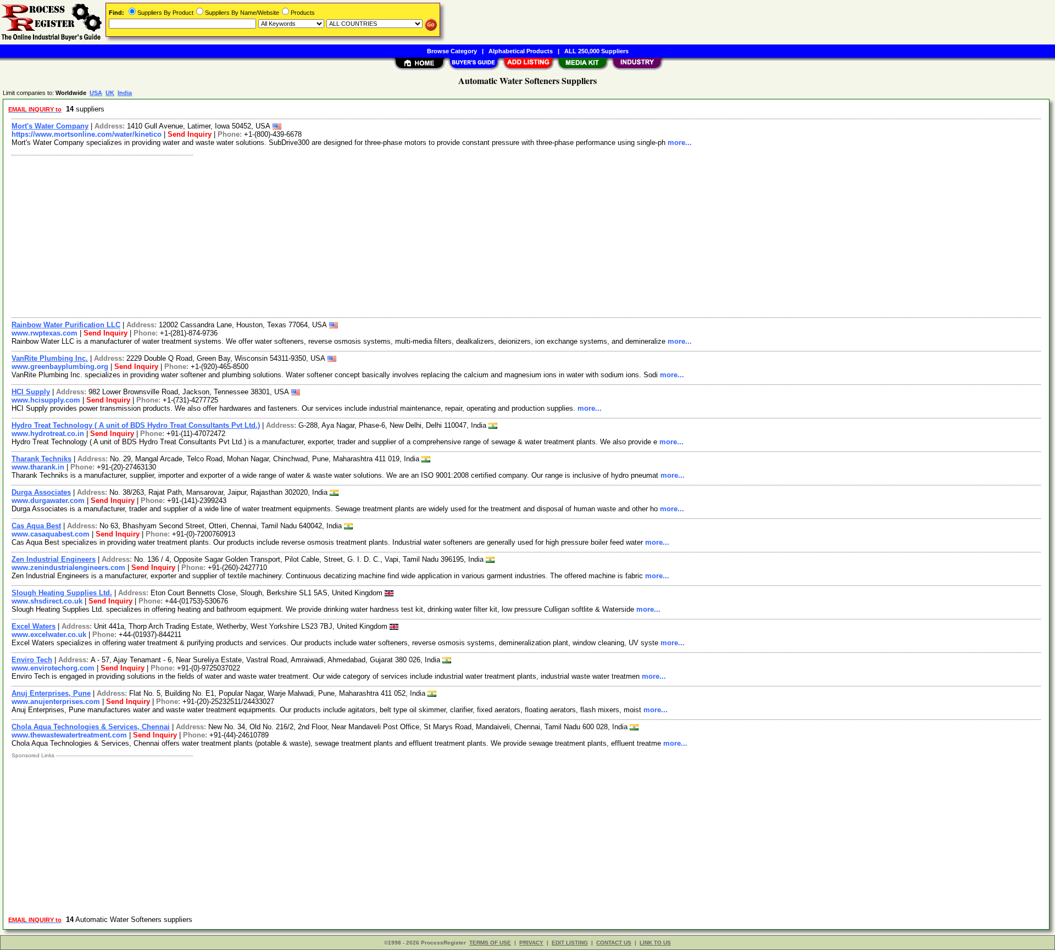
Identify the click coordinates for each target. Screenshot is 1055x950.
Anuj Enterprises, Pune (51, 693)
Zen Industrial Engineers (54, 559)
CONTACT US (613, 943)
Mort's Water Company (50, 126)
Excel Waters (33, 626)
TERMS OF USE (490, 943)
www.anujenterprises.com (56, 701)
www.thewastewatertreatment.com (69, 735)
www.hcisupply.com (46, 400)
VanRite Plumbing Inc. (50, 358)
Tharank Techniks (41, 459)
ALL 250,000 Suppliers (596, 51)
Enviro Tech (32, 660)
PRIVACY (531, 943)
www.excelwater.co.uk (49, 634)
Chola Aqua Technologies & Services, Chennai (91, 727)
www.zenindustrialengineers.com (68, 567)
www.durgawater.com (48, 500)
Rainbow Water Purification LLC (66, 325)
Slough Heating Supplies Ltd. (62, 593)
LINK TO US (655, 943)
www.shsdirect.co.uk (47, 601)
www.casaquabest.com (51, 534)
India (125, 93)
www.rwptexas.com (44, 333)
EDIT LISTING (570, 943)
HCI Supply (31, 392)
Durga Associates (41, 492)
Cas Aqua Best (36, 526)
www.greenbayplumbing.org (60, 366)
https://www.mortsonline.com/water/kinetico (87, 134)
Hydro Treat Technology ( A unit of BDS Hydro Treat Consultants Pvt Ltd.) (136, 425)
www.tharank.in (38, 467)
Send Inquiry (190, 134)
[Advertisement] (337, 235)
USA (96, 93)
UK (110, 93)
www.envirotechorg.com (53, 668)
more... (680, 142)
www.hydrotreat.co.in (48, 433)
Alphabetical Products (520, 51)
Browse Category (452, 51)
